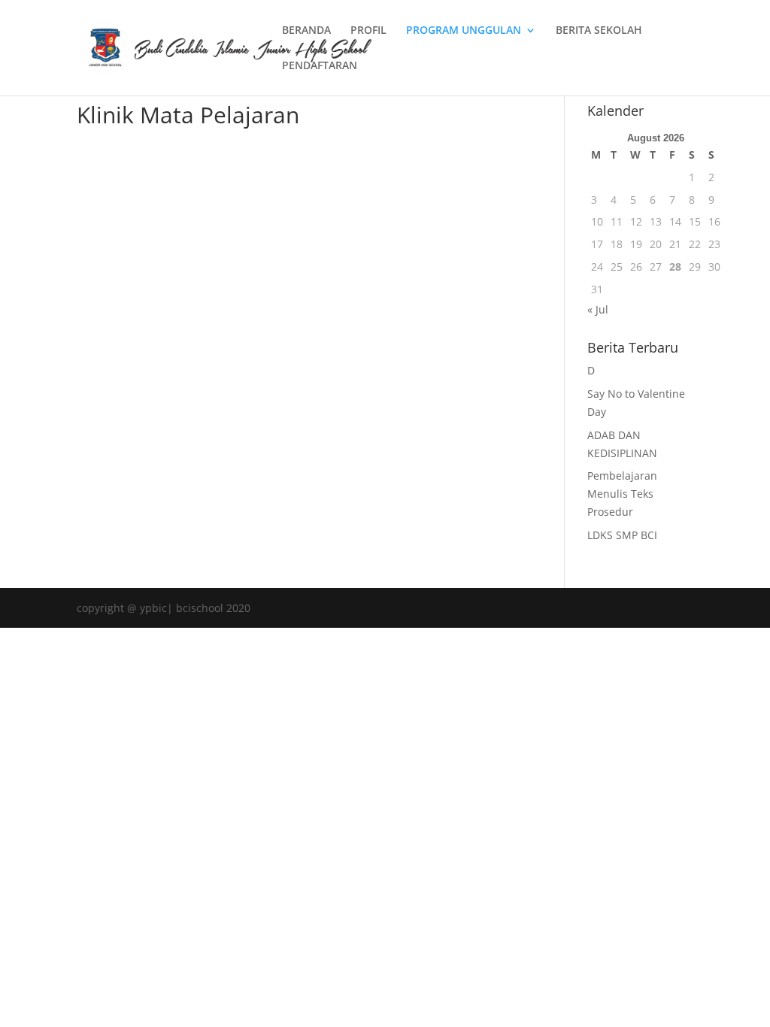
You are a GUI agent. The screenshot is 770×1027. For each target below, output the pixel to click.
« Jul (597, 309)
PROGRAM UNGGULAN (463, 31)
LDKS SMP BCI (622, 535)
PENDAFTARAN (319, 66)
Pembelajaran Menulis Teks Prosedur (622, 493)
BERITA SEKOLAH (599, 31)
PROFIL (368, 31)
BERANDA (306, 31)
